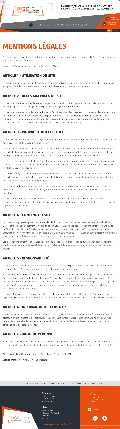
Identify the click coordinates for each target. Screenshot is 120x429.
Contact (87, 24)
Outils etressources (115, 19)
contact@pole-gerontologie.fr (56, 424)
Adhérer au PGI (99, 409)
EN (114, 30)
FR (109, 30)
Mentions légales (100, 427)
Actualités (58, 24)
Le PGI (38, 24)
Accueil (31, 25)
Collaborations (73, 24)
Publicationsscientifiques (111, 24)
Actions (47, 24)
